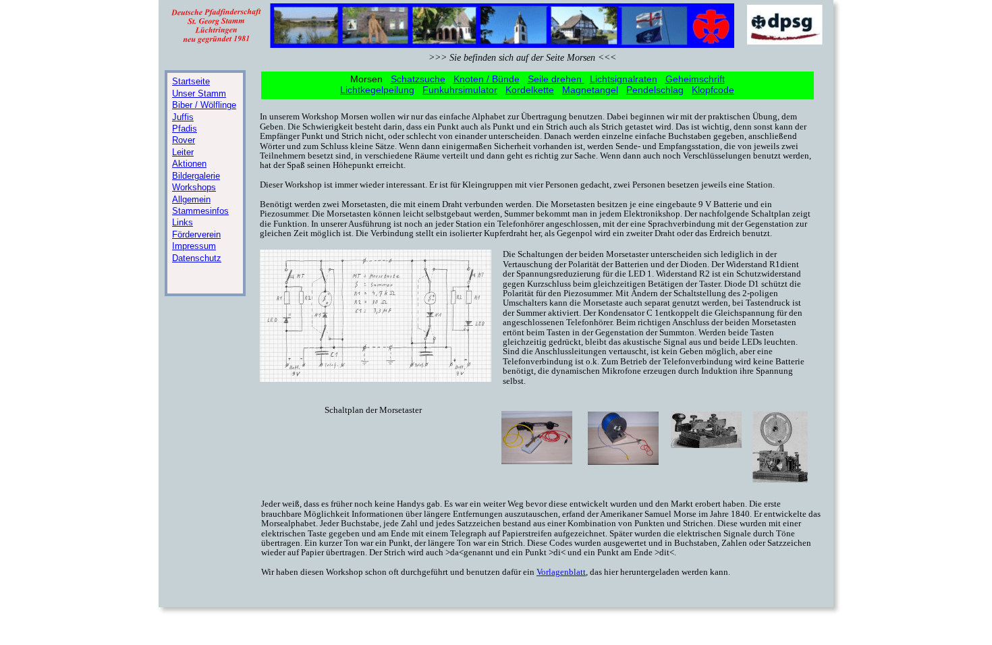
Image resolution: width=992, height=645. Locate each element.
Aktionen (189, 164)
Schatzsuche (418, 79)
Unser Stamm (199, 93)
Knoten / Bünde (486, 79)
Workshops (194, 187)
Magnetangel (590, 89)
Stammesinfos (200, 211)
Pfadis (184, 128)
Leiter (183, 152)
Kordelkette (529, 89)
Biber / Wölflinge (204, 105)
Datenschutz (196, 258)
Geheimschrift (695, 79)
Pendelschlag (655, 89)
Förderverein (196, 234)
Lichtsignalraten (623, 79)
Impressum (194, 246)
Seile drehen (556, 79)
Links (182, 222)
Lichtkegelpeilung (377, 89)
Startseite (191, 81)
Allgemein (191, 199)
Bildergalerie (196, 176)
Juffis (183, 117)
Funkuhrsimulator (459, 89)
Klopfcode (713, 89)
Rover (183, 140)
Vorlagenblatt (561, 572)
